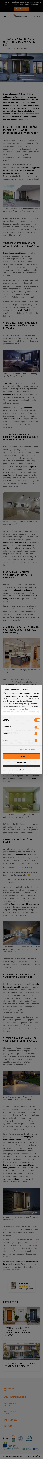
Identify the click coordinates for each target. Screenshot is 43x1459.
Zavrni (21, 769)
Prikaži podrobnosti (28, 749)
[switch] (37, 727)
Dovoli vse (22, 756)
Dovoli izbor (21, 763)
